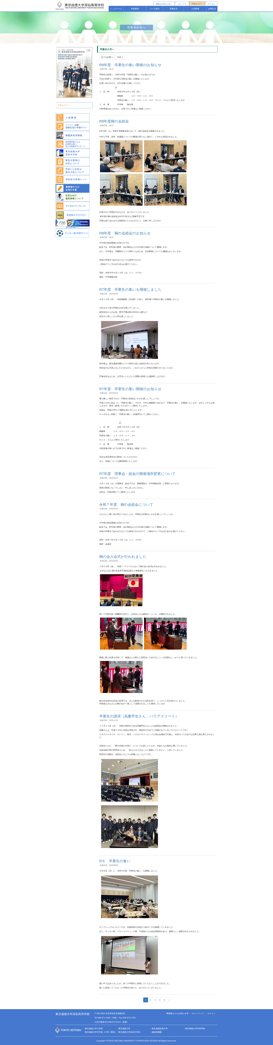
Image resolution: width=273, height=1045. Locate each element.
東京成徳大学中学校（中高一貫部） (101, 1032)
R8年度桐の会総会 (114, 121)
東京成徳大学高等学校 (195, 1028)
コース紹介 (155, 9)
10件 (119, 57)
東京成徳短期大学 (160, 1028)
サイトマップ (198, 1013)
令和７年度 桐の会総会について (126, 504)
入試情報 (195, 9)
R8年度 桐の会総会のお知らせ (125, 233)
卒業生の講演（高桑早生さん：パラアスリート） (139, 716)
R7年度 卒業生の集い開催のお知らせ (130, 389)
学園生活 (173, 9)
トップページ (116, 9)
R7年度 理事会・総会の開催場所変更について (137, 474)
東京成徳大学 (124, 1028)
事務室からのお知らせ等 (177, 1013)
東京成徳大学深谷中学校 (129, 1032)
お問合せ (212, 9)
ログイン (211, 1013)
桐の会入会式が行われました (122, 557)
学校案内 (135, 9)
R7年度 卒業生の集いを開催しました (130, 289)
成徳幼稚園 (157, 1032)
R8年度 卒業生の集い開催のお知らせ (130, 65)
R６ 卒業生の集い (115, 861)
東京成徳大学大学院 (94, 1028)
